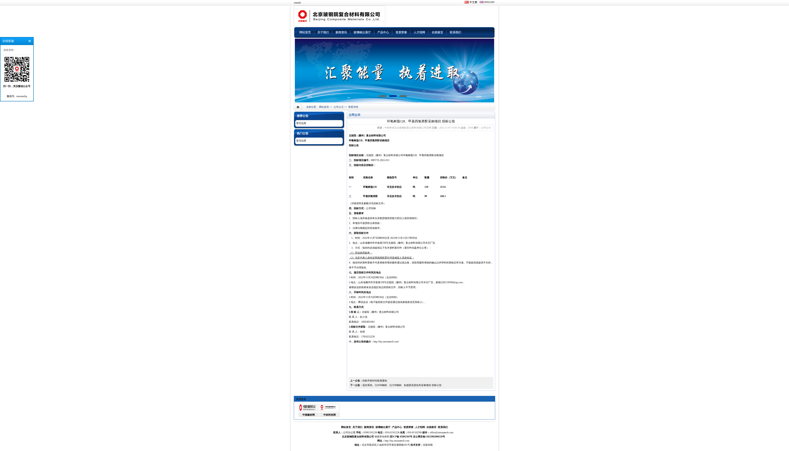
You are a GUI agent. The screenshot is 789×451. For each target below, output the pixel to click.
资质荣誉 (401, 32)
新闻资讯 (341, 32)
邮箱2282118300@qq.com (449, 282)
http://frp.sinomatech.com (397, 440)
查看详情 (353, 107)
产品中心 (383, 32)
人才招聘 (419, 32)
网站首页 (305, 32)
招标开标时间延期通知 (374, 380)
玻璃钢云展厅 (362, 32)
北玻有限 (428, 444)
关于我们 (323, 32)
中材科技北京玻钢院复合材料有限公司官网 (407, 127)
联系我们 (455, 32)
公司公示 (339, 107)
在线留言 (437, 32)
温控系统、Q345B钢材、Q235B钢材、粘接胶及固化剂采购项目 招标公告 (402, 385)
